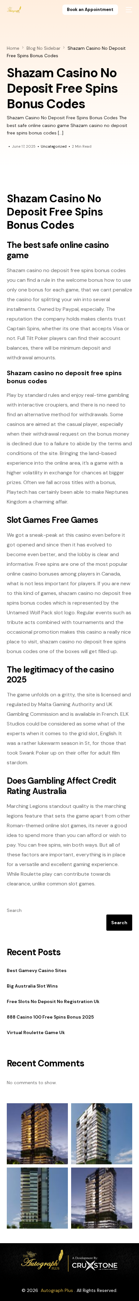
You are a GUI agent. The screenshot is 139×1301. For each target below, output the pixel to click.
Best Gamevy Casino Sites (37, 970)
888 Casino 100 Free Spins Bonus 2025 (50, 1017)
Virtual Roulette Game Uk (36, 1032)
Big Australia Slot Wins (32, 986)
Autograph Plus (57, 1290)
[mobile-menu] (128, 10)
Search (14, 910)
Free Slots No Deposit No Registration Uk (53, 1001)
